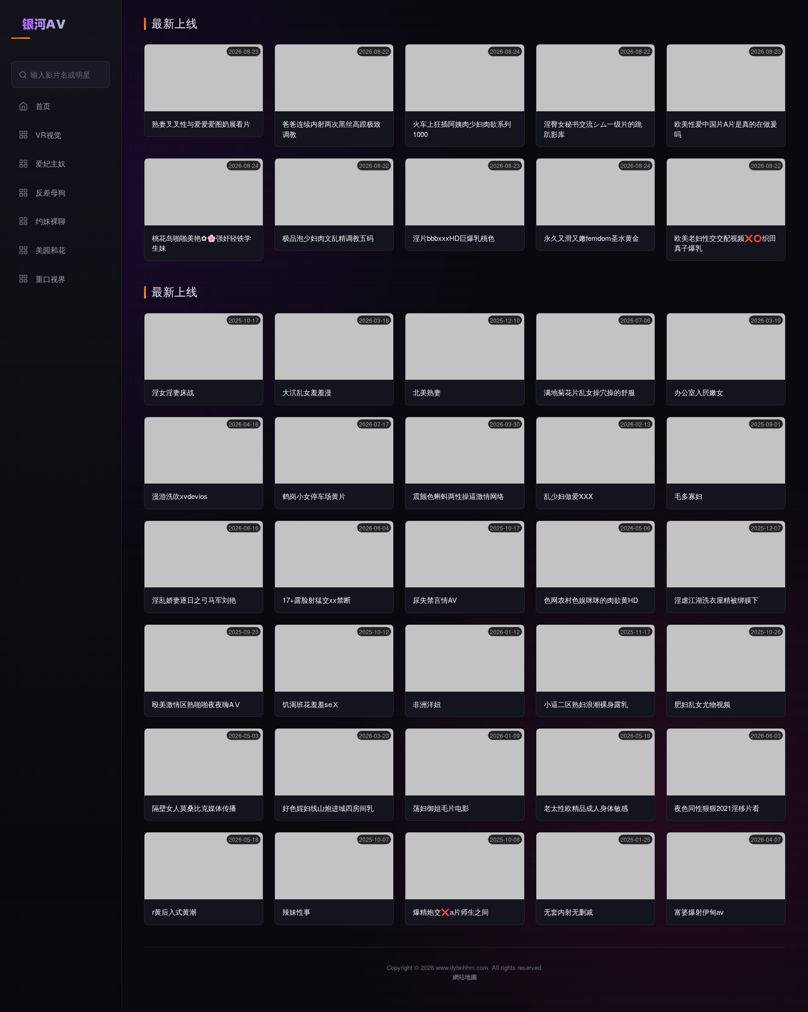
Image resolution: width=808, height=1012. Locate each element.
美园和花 (50, 250)
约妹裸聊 (50, 221)
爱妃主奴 (50, 163)
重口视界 (50, 279)
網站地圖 (465, 976)
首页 (43, 106)
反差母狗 (50, 192)
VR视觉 (48, 135)
